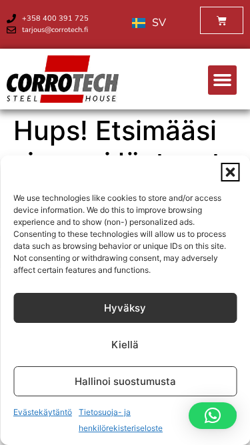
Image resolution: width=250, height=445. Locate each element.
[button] (230, 172)
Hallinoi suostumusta (125, 381)
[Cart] (221, 20)
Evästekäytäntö (42, 412)
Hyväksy (125, 308)
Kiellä (125, 344)
